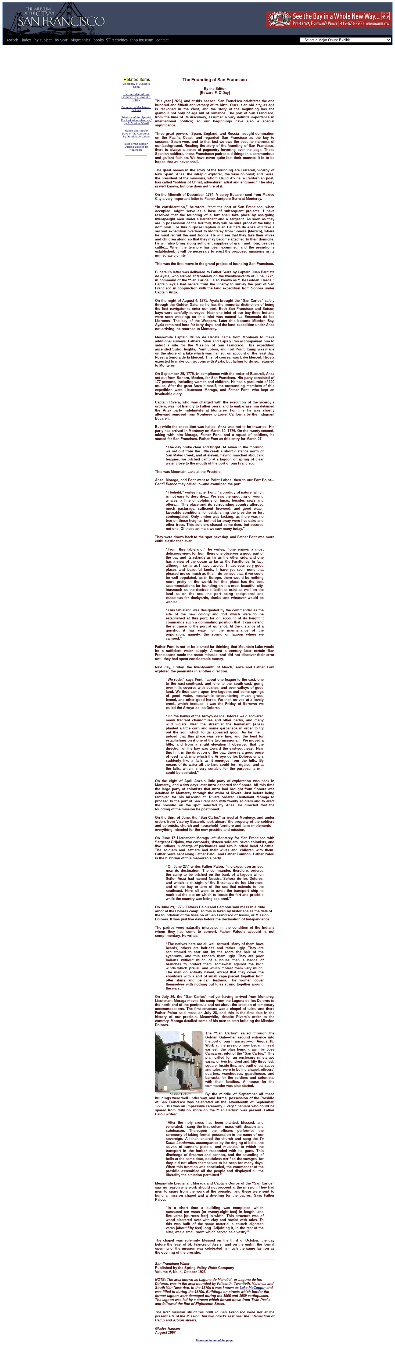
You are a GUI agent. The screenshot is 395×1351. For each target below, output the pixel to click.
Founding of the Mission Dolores (136, 109)
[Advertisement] (197, 57)
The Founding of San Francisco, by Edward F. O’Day (136, 97)
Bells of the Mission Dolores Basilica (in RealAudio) (136, 146)
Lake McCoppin (252, 1288)
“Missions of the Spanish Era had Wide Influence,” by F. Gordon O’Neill (136, 120)
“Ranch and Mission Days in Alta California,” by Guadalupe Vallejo (136, 133)
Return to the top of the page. (215, 1340)
